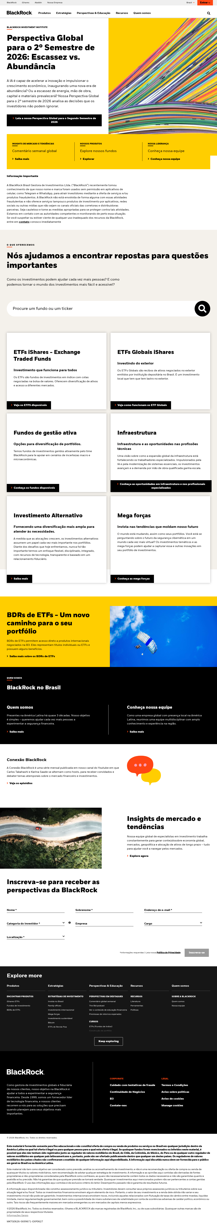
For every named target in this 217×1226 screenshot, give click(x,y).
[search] (208, 13)
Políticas (135, 1010)
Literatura (135, 1002)
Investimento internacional (61, 1010)
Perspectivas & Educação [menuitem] (93, 13)
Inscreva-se (197, 952)
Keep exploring (108, 1041)
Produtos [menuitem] (44, 13)
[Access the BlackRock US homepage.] (26, 1074)
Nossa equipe (178, 1006)
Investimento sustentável (60, 1019)
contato (24, 222)
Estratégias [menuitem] (63, 13)
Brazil (189, 3)
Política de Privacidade (169, 953)
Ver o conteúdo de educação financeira (108, 1010)
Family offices (54, 1006)
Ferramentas (137, 1006)
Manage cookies (172, 1105)
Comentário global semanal (102, 1002)
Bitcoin (51, 1023)
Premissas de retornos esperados (105, 1014)
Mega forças (54, 1014)
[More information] (69, 923)
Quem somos (178, 1002)
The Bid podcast (96, 1006)
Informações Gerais (17, 1215)
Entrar (204, 3)
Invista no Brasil (55, 1002)
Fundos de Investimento (18, 1006)
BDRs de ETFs (13, 1010)
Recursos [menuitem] (122, 13)
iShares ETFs (13, 1002)
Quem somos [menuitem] (142, 13)
